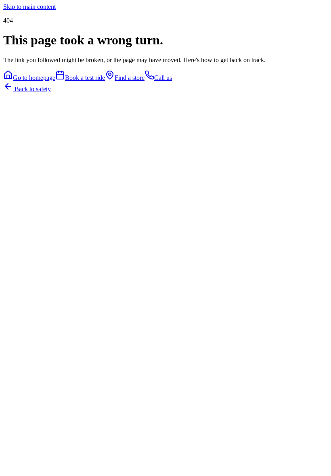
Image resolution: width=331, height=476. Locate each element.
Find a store (130, 77)
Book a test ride (85, 77)
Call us (163, 77)
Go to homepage (34, 77)
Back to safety (32, 89)
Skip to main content (29, 6)
